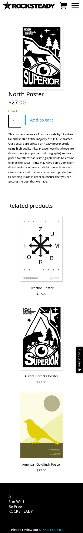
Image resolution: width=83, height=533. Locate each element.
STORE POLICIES (51, 529)
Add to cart (41, 120)
